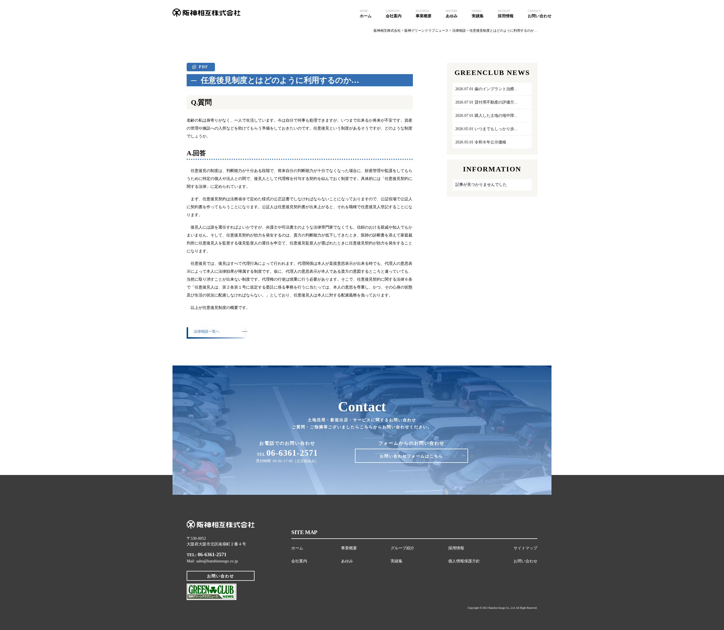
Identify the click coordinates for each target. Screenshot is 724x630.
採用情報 (456, 548)
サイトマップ (525, 548)
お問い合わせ (220, 576)
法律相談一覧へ (206, 331)
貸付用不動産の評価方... (486, 102)
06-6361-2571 (212, 554)
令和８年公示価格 (480, 142)
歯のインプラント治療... (486, 89)
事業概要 (349, 548)
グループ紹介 (402, 548)
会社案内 (299, 561)
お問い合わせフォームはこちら (411, 456)
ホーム (297, 548)
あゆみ (347, 561)
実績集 (396, 561)
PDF (203, 67)
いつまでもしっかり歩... (486, 129)
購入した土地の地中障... (486, 115)
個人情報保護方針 (464, 561)
